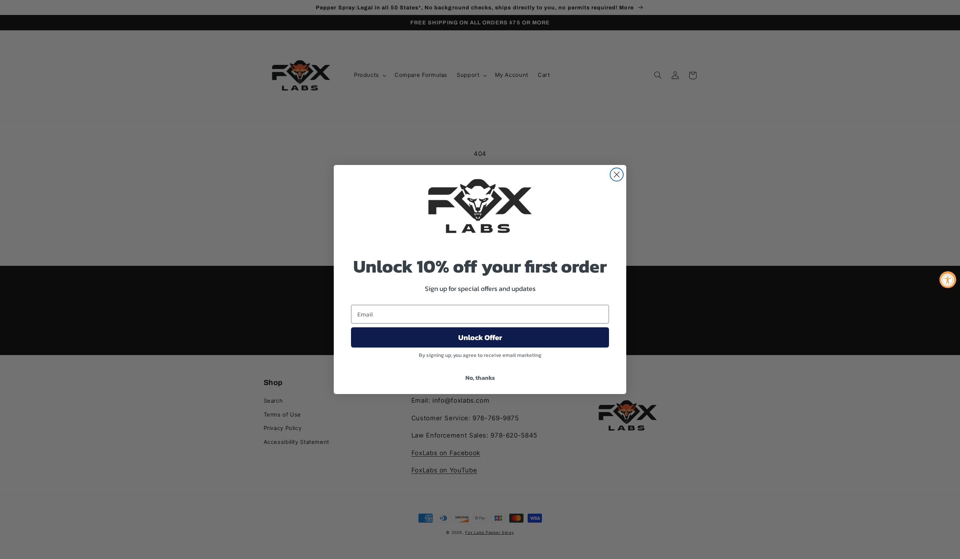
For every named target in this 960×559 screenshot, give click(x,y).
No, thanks (480, 377)
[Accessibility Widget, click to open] (947, 279)
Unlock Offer (480, 337)
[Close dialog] (616, 174)
